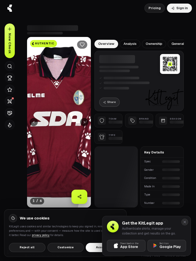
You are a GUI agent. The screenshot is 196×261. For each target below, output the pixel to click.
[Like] (82, 45)
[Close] (184, 222)
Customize (65, 247)
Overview (106, 44)
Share (111, 102)
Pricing (155, 8)
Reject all (27, 247)
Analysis (130, 44)
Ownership (154, 44)
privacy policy (41, 235)
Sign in (182, 8)
